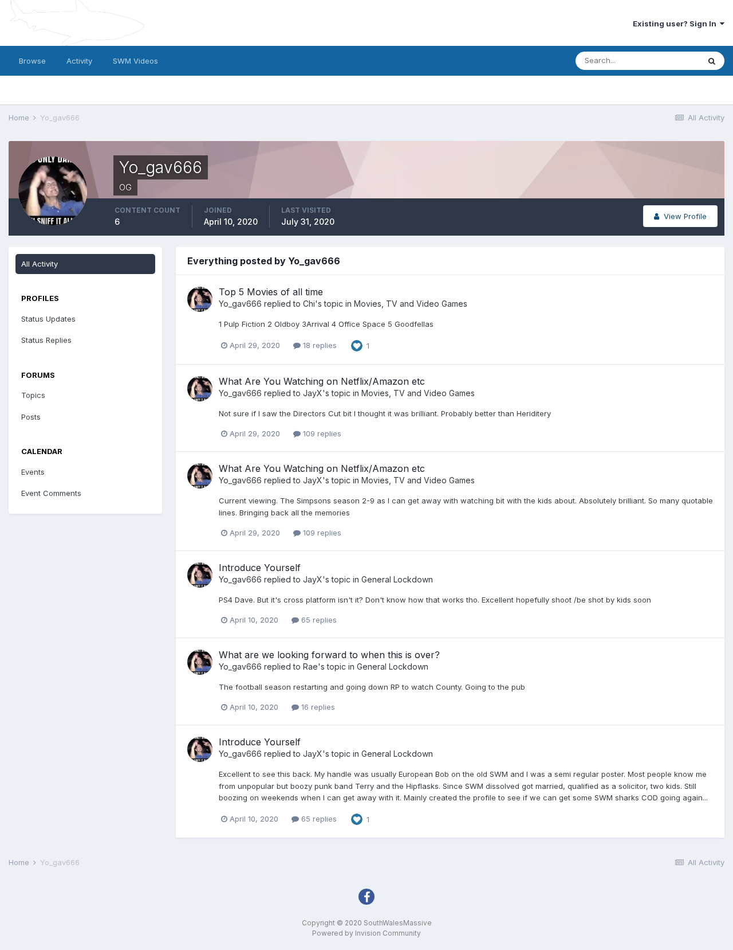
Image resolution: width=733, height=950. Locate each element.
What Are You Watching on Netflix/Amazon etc (322, 381)
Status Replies (46, 340)
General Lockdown (397, 579)
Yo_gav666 (240, 303)
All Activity (39, 263)
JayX (312, 393)
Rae (310, 666)
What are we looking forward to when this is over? (329, 654)
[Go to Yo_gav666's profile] (199, 299)
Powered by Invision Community (366, 933)
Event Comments (51, 493)
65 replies (318, 619)
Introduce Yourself (260, 567)
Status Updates (48, 318)
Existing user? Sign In (676, 23)
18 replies (319, 345)
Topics (33, 395)
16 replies (317, 706)
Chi (309, 303)
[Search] (711, 61)
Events (33, 471)
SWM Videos (135, 60)
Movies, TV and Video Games (410, 303)
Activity (79, 60)
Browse (32, 60)
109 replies (321, 433)
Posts (31, 416)
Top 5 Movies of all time (271, 292)
